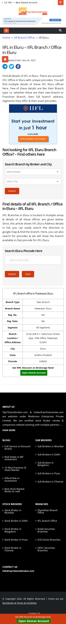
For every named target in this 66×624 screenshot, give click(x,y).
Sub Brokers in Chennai (50, 481)
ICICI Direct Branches (48, 539)
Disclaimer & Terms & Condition (19, 602)
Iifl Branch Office (24, 37)
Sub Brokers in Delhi (48, 454)
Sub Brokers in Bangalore (45, 464)
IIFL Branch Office (47, 520)
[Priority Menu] (61, 2)
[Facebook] (18, 66)
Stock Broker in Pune (16, 539)
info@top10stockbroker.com (18, 570)
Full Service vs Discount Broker (17, 447)
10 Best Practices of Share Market (15, 469)
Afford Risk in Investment (11, 479)
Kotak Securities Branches (46, 530)
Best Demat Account (26, 2)
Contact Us (34, 613)
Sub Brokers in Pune (48, 473)
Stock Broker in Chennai (12, 549)
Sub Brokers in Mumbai (50, 446)
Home (6, 37)
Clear (28, 274)
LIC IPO (8, 2)
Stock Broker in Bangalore (12, 530)
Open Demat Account (33, 621)
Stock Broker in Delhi (16, 520)
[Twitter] (11, 66)
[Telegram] (5, 66)
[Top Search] (6, 30)
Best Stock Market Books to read (14, 490)
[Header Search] (60, 30)
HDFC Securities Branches (46, 549)
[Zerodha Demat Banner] (33, 21)
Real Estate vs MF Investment (14, 458)
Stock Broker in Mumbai (12, 511)
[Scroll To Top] (60, 611)
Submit (12, 190)
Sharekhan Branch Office (47, 511)
